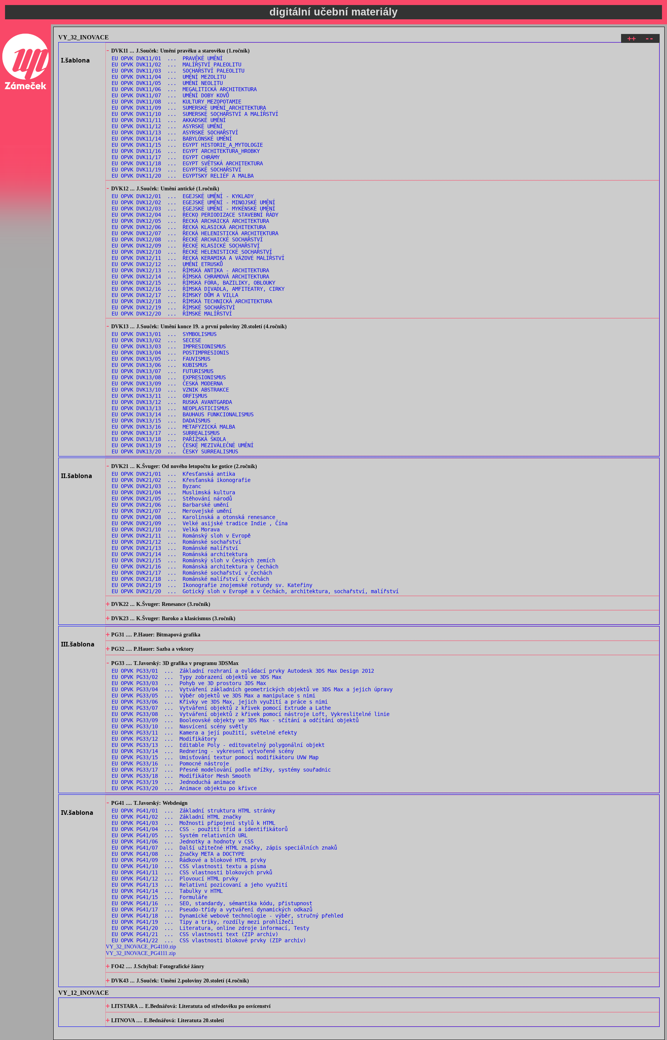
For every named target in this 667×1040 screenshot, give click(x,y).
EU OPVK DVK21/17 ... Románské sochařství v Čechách (192, 573)
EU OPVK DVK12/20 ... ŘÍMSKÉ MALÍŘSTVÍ (172, 313)
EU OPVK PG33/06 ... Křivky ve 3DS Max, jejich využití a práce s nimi (220, 702)
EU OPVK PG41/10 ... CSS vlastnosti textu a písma (189, 866)
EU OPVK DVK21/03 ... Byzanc (156, 486)
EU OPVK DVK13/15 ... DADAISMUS (161, 420)
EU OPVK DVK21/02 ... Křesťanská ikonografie (181, 480)
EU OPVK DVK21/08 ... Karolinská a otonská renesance (193, 517)
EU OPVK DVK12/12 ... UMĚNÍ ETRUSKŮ (167, 264)
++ (631, 38)
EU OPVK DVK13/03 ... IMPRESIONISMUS (169, 346)
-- (649, 38)
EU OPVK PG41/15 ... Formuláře (159, 897)
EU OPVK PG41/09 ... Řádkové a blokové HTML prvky (189, 860)
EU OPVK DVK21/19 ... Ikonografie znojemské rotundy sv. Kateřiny (212, 585)
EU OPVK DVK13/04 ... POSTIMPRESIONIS (170, 352)
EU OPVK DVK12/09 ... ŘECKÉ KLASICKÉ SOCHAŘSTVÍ (186, 246)
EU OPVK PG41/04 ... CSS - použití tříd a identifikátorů (200, 829)
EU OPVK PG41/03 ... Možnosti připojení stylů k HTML (193, 823)
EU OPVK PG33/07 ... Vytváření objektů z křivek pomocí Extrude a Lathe (221, 708)
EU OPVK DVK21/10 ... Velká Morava (166, 529)
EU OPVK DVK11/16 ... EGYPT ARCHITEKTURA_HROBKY (186, 151)
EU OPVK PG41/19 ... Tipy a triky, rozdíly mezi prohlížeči (203, 922)
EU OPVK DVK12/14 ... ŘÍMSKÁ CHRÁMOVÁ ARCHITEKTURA (190, 276)
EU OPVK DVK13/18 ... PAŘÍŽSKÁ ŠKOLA (169, 439)
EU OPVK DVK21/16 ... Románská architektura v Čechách (195, 566)
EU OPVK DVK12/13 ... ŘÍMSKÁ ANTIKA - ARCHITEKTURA (190, 270)
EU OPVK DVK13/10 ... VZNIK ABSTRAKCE (170, 390)
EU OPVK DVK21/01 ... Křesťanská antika (173, 474)
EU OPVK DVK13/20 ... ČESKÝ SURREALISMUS (175, 451)
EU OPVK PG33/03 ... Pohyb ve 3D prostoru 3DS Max (189, 683)
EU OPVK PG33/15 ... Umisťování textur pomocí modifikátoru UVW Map (215, 757)
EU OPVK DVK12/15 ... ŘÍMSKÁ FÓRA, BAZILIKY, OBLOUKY (193, 283)
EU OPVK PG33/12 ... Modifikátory (164, 739)
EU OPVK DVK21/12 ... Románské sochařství (176, 542)
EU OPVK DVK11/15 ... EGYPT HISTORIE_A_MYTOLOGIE (187, 145)
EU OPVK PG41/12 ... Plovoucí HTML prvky (175, 878)
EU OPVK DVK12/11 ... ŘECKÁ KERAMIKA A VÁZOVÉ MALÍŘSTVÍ (198, 258)
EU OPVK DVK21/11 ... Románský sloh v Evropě (181, 536)
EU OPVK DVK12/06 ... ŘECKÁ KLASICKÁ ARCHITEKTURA (189, 227)
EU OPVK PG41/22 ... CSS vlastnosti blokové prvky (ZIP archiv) (209, 940)
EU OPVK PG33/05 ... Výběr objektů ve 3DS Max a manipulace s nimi (213, 695)
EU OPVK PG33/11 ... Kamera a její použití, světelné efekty (204, 733)
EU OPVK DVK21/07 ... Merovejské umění (172, 511)
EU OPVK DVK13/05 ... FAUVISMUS (161, 359)
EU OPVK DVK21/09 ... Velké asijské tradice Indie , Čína (200, 523)
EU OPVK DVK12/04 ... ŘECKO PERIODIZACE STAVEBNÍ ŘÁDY (195, 215)
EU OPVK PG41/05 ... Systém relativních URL (179, 835)
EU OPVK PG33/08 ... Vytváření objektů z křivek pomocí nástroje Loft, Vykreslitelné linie (250, 714)
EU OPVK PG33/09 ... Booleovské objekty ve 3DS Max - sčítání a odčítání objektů (235, 720)
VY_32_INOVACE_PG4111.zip (141, 953)
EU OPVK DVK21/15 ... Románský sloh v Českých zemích (193, 560)
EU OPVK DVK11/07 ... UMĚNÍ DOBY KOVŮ (170, 95)
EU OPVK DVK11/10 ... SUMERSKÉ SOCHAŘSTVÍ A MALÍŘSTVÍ (195, 114)
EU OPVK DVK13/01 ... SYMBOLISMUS (164, 334)
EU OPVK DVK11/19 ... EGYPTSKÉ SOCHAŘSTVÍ (176, 169)
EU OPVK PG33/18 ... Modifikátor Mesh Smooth (181, 776)
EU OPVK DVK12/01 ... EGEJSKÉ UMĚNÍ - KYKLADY (183, 196)
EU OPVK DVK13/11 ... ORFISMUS (159, 396)
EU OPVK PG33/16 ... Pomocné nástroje (170, 763)
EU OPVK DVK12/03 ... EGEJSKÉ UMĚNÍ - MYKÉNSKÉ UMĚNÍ (193, 208)
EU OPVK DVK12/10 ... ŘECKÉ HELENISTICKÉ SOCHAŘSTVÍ (192, 252)
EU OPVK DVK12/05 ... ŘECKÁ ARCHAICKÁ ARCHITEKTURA (190, 221)
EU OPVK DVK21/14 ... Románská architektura (179, 554)
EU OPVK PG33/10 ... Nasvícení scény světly (179, 726)
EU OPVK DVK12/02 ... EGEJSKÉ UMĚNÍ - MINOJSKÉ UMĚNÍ (193, 202)
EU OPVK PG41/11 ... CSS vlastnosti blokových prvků (192, 872)
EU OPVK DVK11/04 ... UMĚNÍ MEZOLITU (169, 77)
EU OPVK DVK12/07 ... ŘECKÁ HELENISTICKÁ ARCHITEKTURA (195, 233)
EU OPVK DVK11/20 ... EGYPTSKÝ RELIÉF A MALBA (183, 176)
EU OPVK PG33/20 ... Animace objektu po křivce (184, 788)
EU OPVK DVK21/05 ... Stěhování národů (172, 498)
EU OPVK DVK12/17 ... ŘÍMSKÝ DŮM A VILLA (175, 295)
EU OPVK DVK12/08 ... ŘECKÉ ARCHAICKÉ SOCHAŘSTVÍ (187, 239)
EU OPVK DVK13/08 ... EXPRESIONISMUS (169, 377)
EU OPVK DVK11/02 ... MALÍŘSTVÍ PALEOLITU (176, 64)
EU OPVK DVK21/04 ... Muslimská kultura (173, 492)
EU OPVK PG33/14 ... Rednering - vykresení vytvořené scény (203, 751)
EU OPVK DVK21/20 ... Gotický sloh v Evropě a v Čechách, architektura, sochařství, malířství (255, 591)
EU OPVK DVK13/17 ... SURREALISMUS (166, 433)
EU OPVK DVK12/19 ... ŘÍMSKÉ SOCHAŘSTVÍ (173, 307)
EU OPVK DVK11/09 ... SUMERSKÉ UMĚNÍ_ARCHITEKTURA (189, 108)
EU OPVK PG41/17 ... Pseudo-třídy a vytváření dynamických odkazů (212, 909)
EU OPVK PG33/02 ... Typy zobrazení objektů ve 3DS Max (196, 677)
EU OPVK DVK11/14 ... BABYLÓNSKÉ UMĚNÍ (172, 139)
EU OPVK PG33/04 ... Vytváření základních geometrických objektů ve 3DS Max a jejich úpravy (252, 689)
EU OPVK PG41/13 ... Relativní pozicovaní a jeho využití (200, 885)
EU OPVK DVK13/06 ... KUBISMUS (159, 365)
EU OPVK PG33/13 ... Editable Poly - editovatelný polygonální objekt (218, 745)
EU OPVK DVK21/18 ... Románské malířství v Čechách (190, 579)
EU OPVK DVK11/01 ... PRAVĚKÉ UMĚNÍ (167, 58)
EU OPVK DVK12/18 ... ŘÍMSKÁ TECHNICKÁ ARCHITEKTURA (192, 301)
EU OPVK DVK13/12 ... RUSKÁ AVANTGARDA (172, 402)
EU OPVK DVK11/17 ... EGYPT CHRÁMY (166, 157)
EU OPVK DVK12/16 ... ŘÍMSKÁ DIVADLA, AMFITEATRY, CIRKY (198, 289)
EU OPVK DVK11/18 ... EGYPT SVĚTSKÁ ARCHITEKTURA (187, 163)
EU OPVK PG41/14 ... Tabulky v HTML (167, 891)
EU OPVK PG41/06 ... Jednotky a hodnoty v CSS (183, 841)
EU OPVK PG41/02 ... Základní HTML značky (176, 817)
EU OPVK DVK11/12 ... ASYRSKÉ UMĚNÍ (167, 126)
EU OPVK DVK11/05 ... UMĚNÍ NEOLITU (167, 83)
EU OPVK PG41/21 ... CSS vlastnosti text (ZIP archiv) (195, 934)
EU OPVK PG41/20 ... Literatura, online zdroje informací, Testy (210, 928)
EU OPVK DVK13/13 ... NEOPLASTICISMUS (170, 408)
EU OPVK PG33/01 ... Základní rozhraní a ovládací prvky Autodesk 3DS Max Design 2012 (243, 671)
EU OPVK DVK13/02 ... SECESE (156, 340)
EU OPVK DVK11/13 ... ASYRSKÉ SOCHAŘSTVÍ (175, 132)
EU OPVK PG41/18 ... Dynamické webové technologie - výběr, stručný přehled (227, 916)
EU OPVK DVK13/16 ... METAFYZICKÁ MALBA (173, 427)
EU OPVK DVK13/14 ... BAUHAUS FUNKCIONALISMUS (183, 414)
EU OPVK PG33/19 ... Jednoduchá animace (173, 782)
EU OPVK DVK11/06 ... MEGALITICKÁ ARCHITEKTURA (184, 89)
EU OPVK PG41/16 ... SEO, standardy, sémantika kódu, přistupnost (212, 903)
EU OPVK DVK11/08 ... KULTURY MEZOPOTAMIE (176, 101)
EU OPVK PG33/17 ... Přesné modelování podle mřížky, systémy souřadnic (221, 770)
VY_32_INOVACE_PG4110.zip (141, 946)
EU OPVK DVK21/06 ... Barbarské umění (170, 505)
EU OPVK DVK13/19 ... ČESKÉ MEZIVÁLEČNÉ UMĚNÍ (183, 445)
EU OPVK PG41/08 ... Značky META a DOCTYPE (178, 854)
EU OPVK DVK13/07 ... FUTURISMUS (162, 371)
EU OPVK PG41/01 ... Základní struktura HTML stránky (193, 811)
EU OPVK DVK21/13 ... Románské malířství (175, 548)
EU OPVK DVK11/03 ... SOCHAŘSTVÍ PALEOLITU (178, 71)
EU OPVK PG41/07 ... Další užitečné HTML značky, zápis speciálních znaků (224, 848)
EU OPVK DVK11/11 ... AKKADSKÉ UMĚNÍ (169, 120)
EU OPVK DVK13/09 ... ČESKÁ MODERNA (167, 383)
